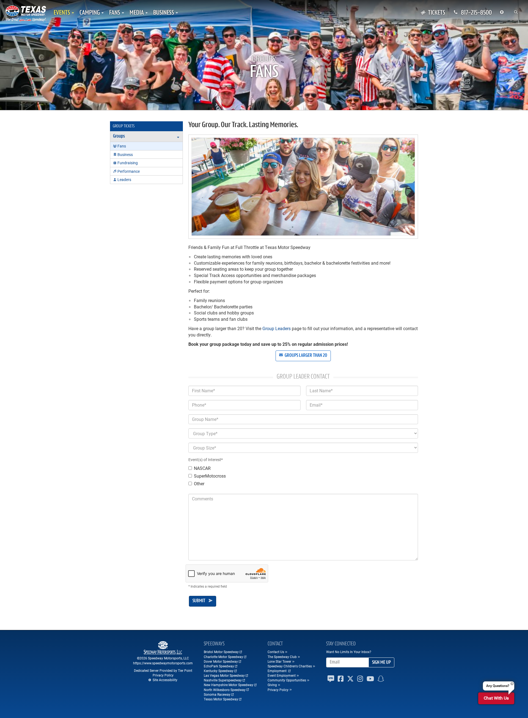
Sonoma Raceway (217, 694)
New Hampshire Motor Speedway (228, 685)
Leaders (124, 179)
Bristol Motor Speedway (221, 652)
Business (125, 154)
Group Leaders (276, 328)
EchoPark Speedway (219, 666)
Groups (119, 136)
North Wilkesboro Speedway (225, 689)
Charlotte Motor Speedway (223, 656)
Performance (128, 171)
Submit (199, 601)
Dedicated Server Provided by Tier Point (163, 670)
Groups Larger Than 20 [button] (305, 355)
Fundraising (127, 162)
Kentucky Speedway (218, 670)
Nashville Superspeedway (223, 680)
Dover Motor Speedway (221, 661)
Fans (121, 146)
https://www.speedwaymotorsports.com (163, 663)
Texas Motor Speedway (221, 699)
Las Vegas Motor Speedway (224, 675)
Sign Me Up (381, 662)
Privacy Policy (163, 675)
